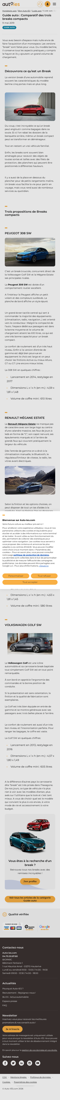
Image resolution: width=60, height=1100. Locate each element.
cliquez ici (43, 566)
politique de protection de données (31, 555)
